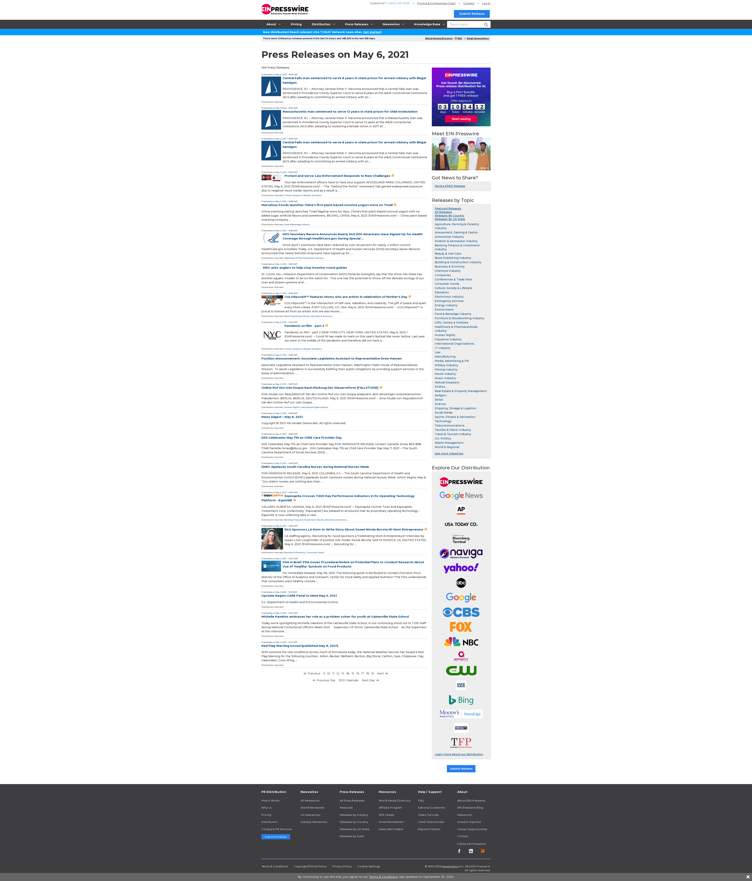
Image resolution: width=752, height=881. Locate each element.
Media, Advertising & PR (452, 361)
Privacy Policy (342, 866)
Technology (443, 421)
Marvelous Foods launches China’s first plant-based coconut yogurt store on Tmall (327, 205)
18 (367, 673)
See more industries (449, 453)
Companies (443, 275)
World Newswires (312, 807)
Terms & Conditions (274, 866)
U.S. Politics (443, 438)
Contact (469, 3)
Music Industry (445, 378)
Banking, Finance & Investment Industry (304, 520)
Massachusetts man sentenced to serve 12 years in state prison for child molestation (350, 111)
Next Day (368, 680)
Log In (486, 3)
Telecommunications (450, 425)
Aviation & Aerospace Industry (456, 241)
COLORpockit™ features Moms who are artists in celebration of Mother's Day (346, 297)
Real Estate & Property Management (461, 391)
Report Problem (429, 829)
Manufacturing (445, 356)
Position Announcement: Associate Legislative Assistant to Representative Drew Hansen (331, 358)
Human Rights (291, 407)
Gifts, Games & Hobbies (451, 322)
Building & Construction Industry (458, 262)
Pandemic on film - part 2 (304, 326)
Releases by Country (354, 821)
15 (353, 673)
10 (328, 673)
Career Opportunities (472, 829)
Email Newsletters (478, 38)
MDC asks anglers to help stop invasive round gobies (305, 267)
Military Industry (446, 365)
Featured (346, 807)
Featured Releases (448, 208)
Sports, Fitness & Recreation (455, 417)
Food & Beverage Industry (297, 224)
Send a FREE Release (450, 186)
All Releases (443, 212)
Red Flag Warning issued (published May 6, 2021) (299, 646)
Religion (440, 395)
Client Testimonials (431, 821)
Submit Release (471, 13)
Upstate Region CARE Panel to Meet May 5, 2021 (299, 595)
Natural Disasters (447, 382)
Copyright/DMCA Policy (310, 866)
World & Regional (447, 447)
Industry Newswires (314, 821)
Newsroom (464, 814)
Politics (440, 387)
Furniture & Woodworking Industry (459, 318)
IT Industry (442, 348)
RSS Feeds (386, 814)
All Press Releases (352, 800)
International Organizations (314, 407)
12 (337, 673)
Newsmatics (450, 866)
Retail (439, 399)
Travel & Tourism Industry (453, 434)
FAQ (421, 800)
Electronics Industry (449, 296)
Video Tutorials (428, 814)
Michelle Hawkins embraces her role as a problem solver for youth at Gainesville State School (335, 616)
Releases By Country (449, 215)
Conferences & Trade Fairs (453, 279)
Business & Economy (321, 316)
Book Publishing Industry (297, 316)
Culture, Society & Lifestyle (297, 195)
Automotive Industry (449, 237)
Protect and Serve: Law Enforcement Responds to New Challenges (337, 176)
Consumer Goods (315, 552)
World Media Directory (439, 38)
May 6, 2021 (281, 74)
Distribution (269, 821)
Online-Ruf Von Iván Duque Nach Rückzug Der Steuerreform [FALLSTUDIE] (320, 387)
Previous (314, 673)
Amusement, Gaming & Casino (456, 232)
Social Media (443, 412)
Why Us (266, 807)
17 (362, 673)
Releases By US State (450, 219)
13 (342, 673)
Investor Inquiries (469, 821)
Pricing (436, 3)
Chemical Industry (448, 271)
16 (357, 673)
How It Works (270, 800)
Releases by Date (352, 836)
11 (333, 673)
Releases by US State (355, 829)
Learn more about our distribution (459, 754)
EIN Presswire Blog (470, 807)
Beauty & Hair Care (448, 253)
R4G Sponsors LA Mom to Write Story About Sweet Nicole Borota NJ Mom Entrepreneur (354, 529)
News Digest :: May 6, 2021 (282, 417)
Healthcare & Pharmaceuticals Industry (304, 258)
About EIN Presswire (471, 800)
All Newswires (310, 800)
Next (380, 673)
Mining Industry (446, 369)
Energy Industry (446, 305)
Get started (372, 32)
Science (440, 404)
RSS (459, 38)
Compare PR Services (276, 829)
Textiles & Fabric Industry (453, 430)
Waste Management (449, 443)
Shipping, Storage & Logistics (455, 408)
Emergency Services (449, 301)
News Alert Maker (391, 829)
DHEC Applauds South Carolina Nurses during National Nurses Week (315, 467)
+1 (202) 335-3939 (398, 3)
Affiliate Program (390, 807)
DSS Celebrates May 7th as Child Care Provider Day (301, 437)
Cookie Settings (369, 866)
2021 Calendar (349, 680)
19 (372, 673)
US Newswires (310, 814)
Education (317, 195)
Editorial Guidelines (431, 807)
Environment (444, 309)
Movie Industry (445, 374)
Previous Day (326, 680)
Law (438, 352)
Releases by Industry (354, 814)
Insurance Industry (448, 339)
